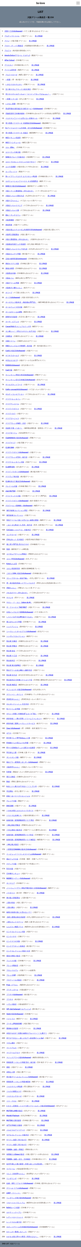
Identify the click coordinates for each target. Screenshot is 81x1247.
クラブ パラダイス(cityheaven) (17, 472)
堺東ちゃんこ (11, 588)
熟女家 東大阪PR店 (13, 665)
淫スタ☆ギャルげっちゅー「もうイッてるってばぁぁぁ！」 (28, 94)
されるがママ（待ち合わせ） (17, 593)
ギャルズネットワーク (13, 384)
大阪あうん (9, 278)
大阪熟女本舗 (10, 273)
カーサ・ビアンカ (12, 322)
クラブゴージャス (12, 418)
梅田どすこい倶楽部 (13, 138)
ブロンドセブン (12, 970)
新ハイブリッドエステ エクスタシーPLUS (21, 176)
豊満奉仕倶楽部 (12, 1028)
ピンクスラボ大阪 (13, 941)
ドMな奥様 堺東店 (13, 825)
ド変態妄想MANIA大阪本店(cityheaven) (21, 849)
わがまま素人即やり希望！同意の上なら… (22, 1237)
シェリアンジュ (12, 627)
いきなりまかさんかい (13, 84)
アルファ (8, 50)
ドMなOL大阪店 (12, 844)
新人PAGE (39, 36)
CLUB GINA (9, 447)
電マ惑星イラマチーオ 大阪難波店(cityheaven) (23, 123)
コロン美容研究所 (13, 568)
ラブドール (10, 1169)
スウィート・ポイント (14, 694)
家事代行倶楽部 (11, 317)
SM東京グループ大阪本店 (15, 157)
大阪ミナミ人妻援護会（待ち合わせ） (19, 191)
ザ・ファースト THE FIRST (16, 607)
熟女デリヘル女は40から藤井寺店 (19, 670)
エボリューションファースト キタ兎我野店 (21, 181)
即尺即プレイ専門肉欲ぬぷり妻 (18, 738)
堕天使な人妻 (11, 752)
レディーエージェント (14, 1217)
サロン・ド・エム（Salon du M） (19, 602)
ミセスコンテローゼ (14, 1096)
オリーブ (8, 293)
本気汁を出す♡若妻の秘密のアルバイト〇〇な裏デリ (26, 1033)
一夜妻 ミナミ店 (11, 99)
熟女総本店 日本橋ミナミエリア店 (19, 680)
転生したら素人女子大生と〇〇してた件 (21, 786)
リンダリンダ (11, 1178)
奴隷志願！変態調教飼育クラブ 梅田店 (21, 840)
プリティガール (12, 990)
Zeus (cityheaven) (13, 728)
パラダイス (10, 893)
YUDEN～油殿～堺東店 (15, 1149)
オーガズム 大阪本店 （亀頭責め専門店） (21, 302)
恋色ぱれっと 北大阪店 (15, 539)
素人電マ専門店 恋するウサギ (17, 544)
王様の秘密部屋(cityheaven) (16, 259)
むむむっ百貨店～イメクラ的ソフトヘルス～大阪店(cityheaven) (30, 1106)
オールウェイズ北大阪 (13, 307)
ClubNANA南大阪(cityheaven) (16, 438)
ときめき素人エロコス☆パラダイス (19, 811)
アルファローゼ (11, 75)
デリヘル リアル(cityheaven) (17, 1188)
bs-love (40, 3)
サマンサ (9, 598)
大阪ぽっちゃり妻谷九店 (14, 196)
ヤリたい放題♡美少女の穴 (16, 1145)
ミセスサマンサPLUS (14, 1086)
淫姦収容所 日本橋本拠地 (14, 113)
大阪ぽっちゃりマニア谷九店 (16, 249)
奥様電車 (8, 225)
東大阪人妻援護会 (13, 898)
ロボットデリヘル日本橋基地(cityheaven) (22, 1227)
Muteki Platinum (12, 1116)
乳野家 (8, 772)
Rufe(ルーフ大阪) (13, 1207)
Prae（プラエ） (12, 985)
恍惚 (8, 549)
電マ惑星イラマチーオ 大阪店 (16, 133)
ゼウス (8, 733)
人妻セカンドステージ (14, 922)
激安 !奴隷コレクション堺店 (17, 510)
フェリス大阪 (11, 961)
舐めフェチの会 (12, 859)
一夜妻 (8, 80)
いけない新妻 (10, 104)
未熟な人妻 (10, 1072)
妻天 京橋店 (10, 777)
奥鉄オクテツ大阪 (12, 263)
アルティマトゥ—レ (12, 36)
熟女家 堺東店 (11, 646)
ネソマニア (10, 883)
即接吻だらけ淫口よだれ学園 (17, 743)
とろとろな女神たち (14, 815)
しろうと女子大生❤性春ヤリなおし (19, 617)
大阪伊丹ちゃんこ (13, 767)
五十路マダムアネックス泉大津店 (18, 89)
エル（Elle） (10, 147)
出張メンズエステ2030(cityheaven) (19, 612)
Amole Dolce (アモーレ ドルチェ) (17, 55)
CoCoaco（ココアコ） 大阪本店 (18, 530)
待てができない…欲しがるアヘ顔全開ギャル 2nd (25, 1038)
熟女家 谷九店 (11, 675)
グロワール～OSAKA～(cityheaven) (18, 506)
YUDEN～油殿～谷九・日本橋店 (18, 1159)
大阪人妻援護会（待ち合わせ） (17, 239)
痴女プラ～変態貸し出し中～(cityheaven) (22, 762)
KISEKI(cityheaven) (12, 365)
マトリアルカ (11, 1048)
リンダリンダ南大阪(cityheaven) (18, 1198)
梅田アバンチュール (13, 142)
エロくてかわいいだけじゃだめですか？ (20, 162)
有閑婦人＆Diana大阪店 (15, 1154)
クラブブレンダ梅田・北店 (15, 423)
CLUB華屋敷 (10, 467)
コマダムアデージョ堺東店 (16, 554)
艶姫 (8, 781)
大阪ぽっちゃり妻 (12, 210)
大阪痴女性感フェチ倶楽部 (15, 244)
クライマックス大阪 (13, 496)
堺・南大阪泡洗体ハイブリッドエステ (20, 583)
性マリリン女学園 (13, 709)
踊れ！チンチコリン (13, 215)
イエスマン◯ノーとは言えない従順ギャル (21, 118)
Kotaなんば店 (11, 564)
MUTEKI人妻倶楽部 (13, 1120)
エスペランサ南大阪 (13, 152)
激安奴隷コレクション (14, 515)
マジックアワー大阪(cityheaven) (18, 1057)
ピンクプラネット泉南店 (15, 946)
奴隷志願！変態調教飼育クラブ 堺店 (20, 820)
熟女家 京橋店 (11, 641)
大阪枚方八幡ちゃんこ (13, 288)
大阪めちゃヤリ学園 (13, 254)
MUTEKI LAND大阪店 (14, 1111)
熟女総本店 (10, 660)
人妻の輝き (10, 907)
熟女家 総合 (10, 651)
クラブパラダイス (12, 409)
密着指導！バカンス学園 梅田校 (18, 1082)
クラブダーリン (11, 433)
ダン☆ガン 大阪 (12, 757)
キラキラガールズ (12, 355)
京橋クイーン (10, 341)
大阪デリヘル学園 (12, 283)
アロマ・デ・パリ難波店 (14, 46)
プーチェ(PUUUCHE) (14, 1024)
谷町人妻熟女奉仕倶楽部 (15, 917)
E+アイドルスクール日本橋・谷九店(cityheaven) (23, 128)
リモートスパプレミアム (15, 1203)
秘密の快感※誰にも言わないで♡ (19, 912)
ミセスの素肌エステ (14, 1091)
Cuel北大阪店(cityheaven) (15, 351)
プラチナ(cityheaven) (14, 994)
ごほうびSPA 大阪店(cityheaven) (18, 573)
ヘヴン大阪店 (11, 1004)
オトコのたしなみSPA (13, 312)
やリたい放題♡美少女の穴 (16, 1140)
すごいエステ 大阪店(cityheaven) (19, 689)
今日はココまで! (11, 360)
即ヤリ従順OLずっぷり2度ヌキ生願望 (20, 748)
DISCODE (10, 806)
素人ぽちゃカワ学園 (14, 622)
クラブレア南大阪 (12, 476)
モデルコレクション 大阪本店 (17, 1135)
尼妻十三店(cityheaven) (13, 31)
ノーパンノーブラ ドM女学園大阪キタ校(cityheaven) (26, 888)
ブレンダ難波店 (12, 965)
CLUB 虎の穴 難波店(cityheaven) (17, 481)
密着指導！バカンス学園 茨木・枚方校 (21, 1062)
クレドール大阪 (11, 486)
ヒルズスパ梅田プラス (14, 927)
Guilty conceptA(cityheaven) (16, 389)
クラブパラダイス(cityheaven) (16, 452)
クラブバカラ (10, 414)
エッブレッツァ (11, 171)
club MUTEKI (10, 491)
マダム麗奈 (10, 1043)
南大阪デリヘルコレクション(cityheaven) (22, 1077)
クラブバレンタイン (13, 399)
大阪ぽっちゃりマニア (13, 205)
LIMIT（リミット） (13, 1193)
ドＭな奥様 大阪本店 (14, 830)
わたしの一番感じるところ (16, 1232)
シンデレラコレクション (15, 636)
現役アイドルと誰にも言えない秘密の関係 (22, 520)
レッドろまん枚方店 (14, 1222)
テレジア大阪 (11, 801)
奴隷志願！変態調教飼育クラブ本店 (19, 835)
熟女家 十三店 (11, 656)
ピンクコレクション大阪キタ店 (18, 951)
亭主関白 (9, 791)
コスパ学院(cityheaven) (15, 559)
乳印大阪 (9, 869)
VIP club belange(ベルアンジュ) (18, 1009)
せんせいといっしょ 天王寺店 (17, 704)
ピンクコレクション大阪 (15, 932)
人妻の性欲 (10, 902)
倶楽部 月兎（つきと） (14, 428)
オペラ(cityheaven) (12, 297)
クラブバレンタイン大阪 (14, 462)
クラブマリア (10, 443)
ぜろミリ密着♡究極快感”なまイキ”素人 (21, 714)
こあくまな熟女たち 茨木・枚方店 (19, 525)
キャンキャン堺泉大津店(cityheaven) (19, 375)
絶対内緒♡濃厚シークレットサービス (20, 723)
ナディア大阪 (11, 864)
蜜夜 (8, 1067)
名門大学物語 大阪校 (14, 1125)
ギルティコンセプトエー (14, 394)
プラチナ (9, 999)
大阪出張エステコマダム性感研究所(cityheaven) (23, 230)
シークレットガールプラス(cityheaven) (21, 631)
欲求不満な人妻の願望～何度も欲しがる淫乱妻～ (25, 1164)
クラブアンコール (12, 404)
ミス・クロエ (11, 1101)
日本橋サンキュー (13, 873)
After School (10, 60)
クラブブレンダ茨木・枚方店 (16, 457)
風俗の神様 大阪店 (13, 956)
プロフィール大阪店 (14, 980)
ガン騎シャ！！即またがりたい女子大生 (20, 331)
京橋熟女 (8, 336)
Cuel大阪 (8, 370)
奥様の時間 (9, 268)
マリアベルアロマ (13, 1053)
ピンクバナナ (11, 936)
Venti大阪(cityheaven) (14, 1014)
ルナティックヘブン (14, 1212)
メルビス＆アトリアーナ (15, 1130)
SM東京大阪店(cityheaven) (15, 186)
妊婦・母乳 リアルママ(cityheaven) (19, 1183)
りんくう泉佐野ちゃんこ (15, 1174)
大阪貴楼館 (9, 220)
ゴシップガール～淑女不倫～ (17, 578)
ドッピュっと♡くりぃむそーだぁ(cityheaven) (23, 854)
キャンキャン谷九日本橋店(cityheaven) (20, 380)
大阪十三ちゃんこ (12, 201)
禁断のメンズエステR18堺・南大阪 (18, 346)
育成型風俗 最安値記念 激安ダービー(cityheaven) (24, 109)
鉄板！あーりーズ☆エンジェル (18, 796)
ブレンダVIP (11, 975)
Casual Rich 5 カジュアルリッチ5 (18, 326)
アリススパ (9, 65)
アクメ (7, 41)
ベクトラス (10, 1019)
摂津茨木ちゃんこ (13, 699)
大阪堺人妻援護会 (12, 234)
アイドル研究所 (10, 70)
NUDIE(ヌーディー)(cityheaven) (18, 878)
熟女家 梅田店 (11, 685)
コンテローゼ (11, 535)
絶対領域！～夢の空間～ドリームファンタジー (24, 719)
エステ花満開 (10, 167)
